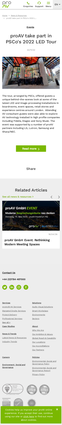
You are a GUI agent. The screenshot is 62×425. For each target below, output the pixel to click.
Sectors (35, 318)
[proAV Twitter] (5, 287)
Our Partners (38, 350)
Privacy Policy (38, 374)
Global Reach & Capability (44, 338)
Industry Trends (9, 341)
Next (59, 197)
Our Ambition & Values (42, 334)
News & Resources (19, 15)
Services (6, 303)
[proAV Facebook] (26, 287)
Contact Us (8, 272)
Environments (38, 315)
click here (28, 416)
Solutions (36, 303)
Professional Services (12, 318)
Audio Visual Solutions (42, 307)
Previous (51, 197)
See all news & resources (16, 196)
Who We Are (38, 330)
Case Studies (8, 326)
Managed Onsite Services (14, 311)
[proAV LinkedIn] (12, 287)
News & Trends (9, 334)
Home (4, 15)
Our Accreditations (41, 346)
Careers (5, 357)
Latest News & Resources (14, 338)
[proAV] (6, 4)
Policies (36, 357)
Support (39, 6)
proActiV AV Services (11, 307)
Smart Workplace (40, 311)
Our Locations (38, 342)
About (35, 326)
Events (30, 27)
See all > (6, 322)
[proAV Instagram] (19, 287)
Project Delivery (9, 315)
